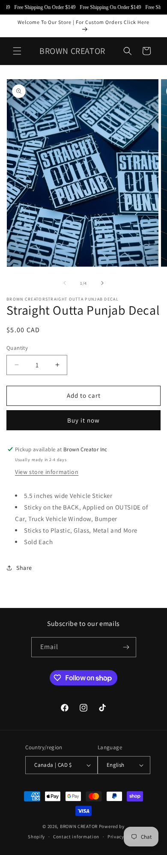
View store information (46, 472)
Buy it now (83, 420)
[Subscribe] (126, 647)
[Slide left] (64, 283)
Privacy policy (123, 837)
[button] (17, 51)
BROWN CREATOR (79, 826)
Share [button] (24, 568)
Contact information (76, 837)
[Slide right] (102, 283)
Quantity (17, 348)
